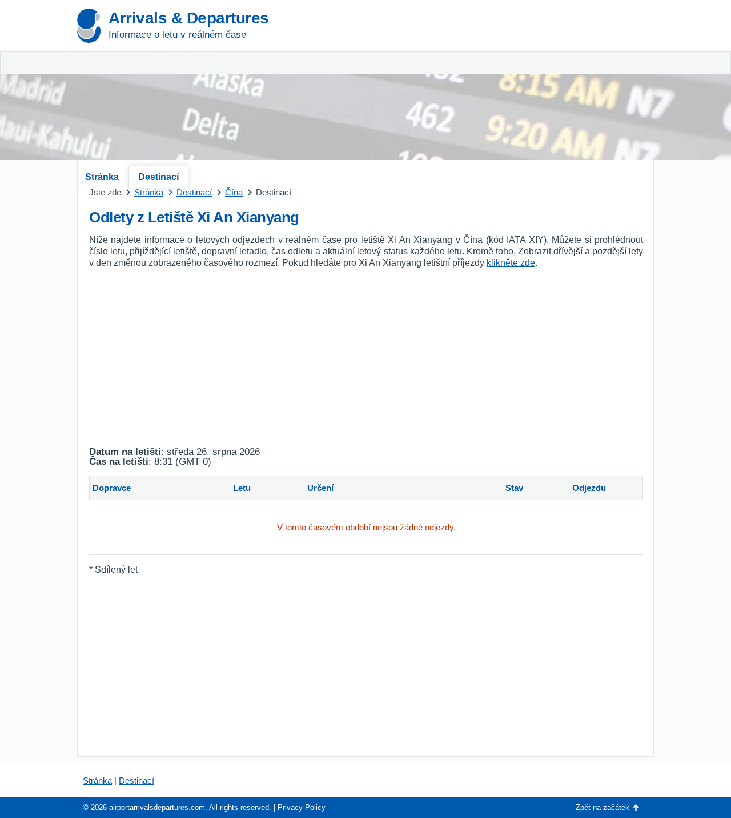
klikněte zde (511, 263)
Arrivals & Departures (189, 18)
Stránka (102, 177)
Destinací (158, 177)
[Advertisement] (519, 86)
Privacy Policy (302, 807)
